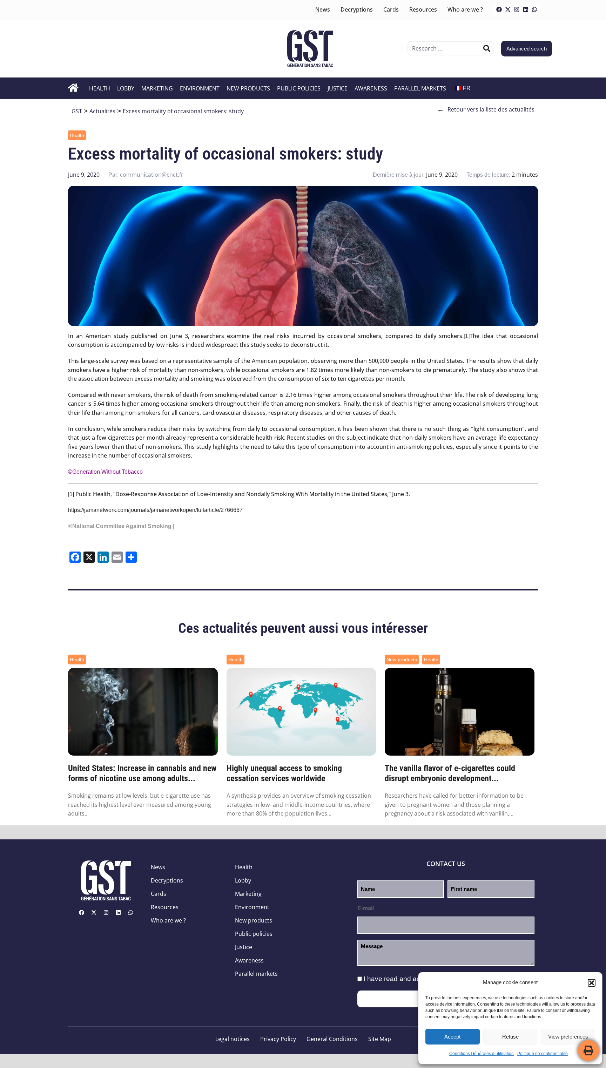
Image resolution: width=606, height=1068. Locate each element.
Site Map (379, 1039)
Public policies (299, 88)
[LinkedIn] (525, 9)
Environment (200, 88)
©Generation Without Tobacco (105, 472)
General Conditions (332, 1039)
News (322, 9)
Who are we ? (465, 9)
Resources (423, 9)
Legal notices (232, 1039)
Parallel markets (420, 88)
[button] (591, 982)
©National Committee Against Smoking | (121, 526)
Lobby (125, 88)
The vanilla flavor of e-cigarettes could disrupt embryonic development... (450, 773)
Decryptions (357, 9)
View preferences (568, 1037)
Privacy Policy (278, 1039)
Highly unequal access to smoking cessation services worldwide (284, 773)
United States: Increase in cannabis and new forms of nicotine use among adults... (142, 773)
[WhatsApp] (534, 9)
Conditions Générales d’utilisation (481, 1053)
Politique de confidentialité (542, 1053)
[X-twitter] (507, 9)
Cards (391, 9)
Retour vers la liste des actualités (485, 109)
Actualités (102, 111)
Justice (338, 88)
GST (77, 111)
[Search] (487, 48)
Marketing (157, 88)
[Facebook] (499, 9)
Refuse (510, 1037)
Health (99, 88)
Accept (452, 1037)
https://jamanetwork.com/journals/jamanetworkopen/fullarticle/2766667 (155, 510)
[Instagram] (516, 9)
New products (248, 88)
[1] (467, 336)
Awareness (371, 88)
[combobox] (446, 48)
